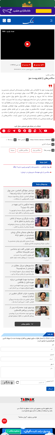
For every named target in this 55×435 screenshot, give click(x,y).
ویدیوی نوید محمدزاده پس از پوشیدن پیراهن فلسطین (22, 309)
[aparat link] (50, 130)
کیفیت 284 (35, 80)
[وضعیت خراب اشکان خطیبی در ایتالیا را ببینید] (42, 297)
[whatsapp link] (9, 130)
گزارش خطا (21, 140)
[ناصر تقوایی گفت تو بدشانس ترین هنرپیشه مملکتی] (42, 252)
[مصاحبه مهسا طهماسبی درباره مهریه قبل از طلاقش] (42, 283)
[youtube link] (45, 130)
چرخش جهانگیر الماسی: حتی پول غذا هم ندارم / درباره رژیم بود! (20, 192)
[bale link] (19, 130)
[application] (27, 44)
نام (53, 345)
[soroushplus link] (24, 130)
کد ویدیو (27, 65)
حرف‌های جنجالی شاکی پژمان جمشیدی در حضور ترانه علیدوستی (22, 235)
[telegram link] (14, 130)
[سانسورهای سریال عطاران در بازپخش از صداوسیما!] (42, 269)
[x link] (40, 130)
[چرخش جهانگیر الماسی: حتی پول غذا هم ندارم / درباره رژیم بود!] (42, 194)
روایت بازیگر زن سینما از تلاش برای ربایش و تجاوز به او (22, 220)
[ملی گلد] (27, 3)
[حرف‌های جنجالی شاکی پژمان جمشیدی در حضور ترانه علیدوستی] (42, 235)
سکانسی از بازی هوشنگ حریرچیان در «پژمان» (35, 172)
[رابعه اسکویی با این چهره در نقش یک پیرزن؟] (42, 208)
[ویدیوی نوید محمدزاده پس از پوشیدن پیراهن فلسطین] (42, 311)
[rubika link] (3, 130)
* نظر (52, 364)
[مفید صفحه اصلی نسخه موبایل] (27, 11)
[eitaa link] (35, 130)
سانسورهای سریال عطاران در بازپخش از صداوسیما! (22, 267)
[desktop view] (9, 20)
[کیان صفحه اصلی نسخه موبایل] (27, 431)
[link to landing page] (28, 20)
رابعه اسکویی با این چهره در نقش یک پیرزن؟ (23, 206)
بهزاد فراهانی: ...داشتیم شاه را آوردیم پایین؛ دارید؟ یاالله (31, 167)
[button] (27, 44)
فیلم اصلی (36, 72)
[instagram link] (30, 130)
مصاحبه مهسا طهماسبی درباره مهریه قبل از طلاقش (22, 281)
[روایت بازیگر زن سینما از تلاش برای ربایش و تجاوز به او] (42, 222)
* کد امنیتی (50, 381)
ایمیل (52, 355)
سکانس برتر (36, 150)
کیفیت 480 (35, 76)
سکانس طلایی (23, 150)
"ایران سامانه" (22, 417)
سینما (12, 150)
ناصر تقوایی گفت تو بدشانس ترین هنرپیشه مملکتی (22, 251)
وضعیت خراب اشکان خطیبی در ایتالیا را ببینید (21, 295)
